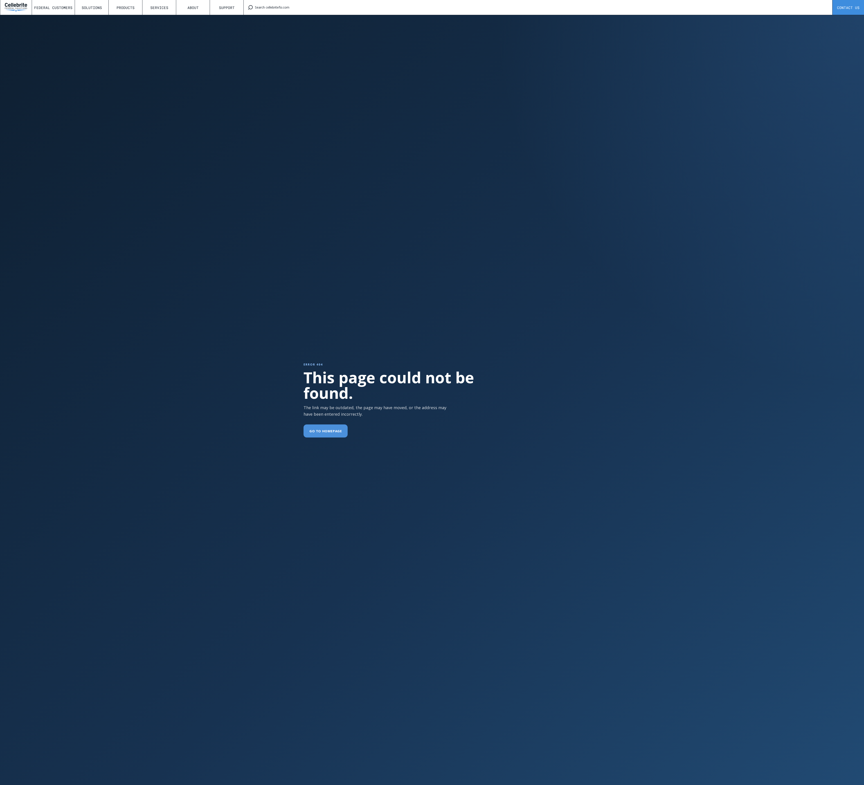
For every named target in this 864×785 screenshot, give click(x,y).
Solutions (92, 7)
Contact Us (848, 7)
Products (126, 7)
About (193, 7)
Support (227, 7)
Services (159, 7)
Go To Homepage (325, 431)
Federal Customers (53, 7)
